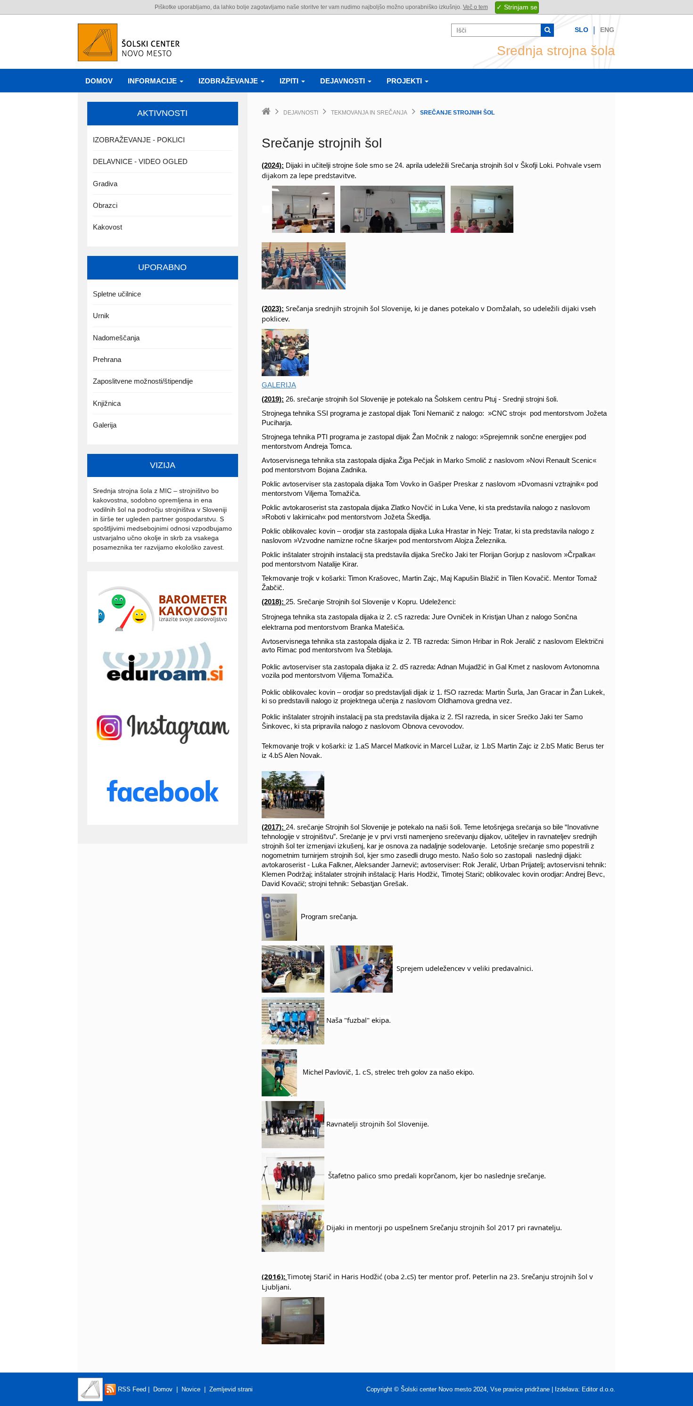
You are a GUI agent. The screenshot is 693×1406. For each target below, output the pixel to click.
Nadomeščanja (116, 338)
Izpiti (290, 81)
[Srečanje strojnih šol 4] (304, 265)
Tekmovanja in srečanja (369, 112)
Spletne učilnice (117, 294)
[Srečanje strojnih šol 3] (482, 209)
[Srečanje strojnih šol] (285, 352)
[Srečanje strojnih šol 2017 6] (361, 968)
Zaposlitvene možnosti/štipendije (143, 381)
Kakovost (107, 227)
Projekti (405, 81)
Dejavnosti (343, 81)
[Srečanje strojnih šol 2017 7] (279, 917)
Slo (581, 29)
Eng (607, 29)
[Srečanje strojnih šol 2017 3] (293, 1228)
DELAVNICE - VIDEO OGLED (140, 161)
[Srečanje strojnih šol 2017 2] (293, 1124)
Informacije (153, 81)
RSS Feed (131, 1389)
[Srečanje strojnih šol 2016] (293, 1320)
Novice (191, 1389)
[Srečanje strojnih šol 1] (303, 209)
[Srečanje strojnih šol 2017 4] (293, 1020)
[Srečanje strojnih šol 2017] (293, 968)
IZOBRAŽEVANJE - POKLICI (139, 140)
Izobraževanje (229, 81)
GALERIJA (279, 385)
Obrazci (105, 205)
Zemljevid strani (231, 1389)
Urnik (101, 316)
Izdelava (566, 1389)
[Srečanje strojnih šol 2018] (293, 794)
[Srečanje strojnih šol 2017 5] (293, 1176)
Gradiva (105, 184)
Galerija (104, 425)
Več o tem (475, 7)
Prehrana (107, 359)
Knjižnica (107, 403)
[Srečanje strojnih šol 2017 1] (279, 1072)
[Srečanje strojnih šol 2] (392, 209)
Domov (99, 81)
